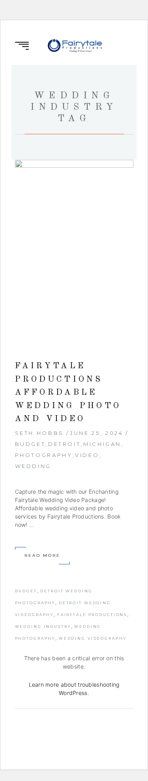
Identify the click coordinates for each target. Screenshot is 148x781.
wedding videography (93, 638)
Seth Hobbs (39, 433)
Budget (30, 444)
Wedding (33, 466)
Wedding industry (43, 626)
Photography (44, 455)
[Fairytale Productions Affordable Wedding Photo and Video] (74, 248)
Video (87, 455)
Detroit (64, 444)
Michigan (102, 444)
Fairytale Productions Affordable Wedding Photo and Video (68, 392)
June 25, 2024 (96, 433)
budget (26, 591)
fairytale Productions (92, 614)
